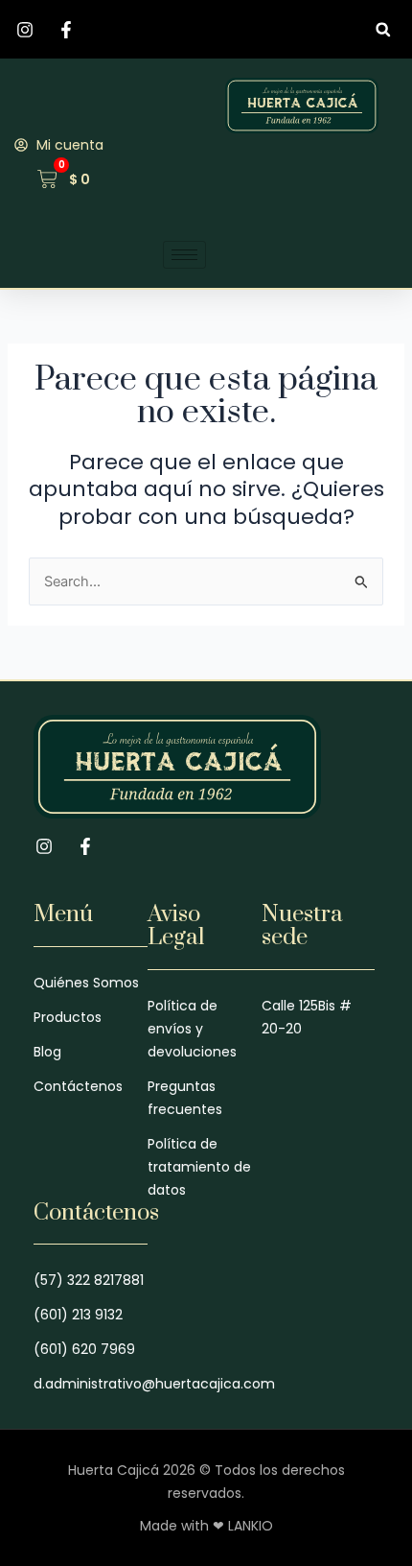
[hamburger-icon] (184, 255)
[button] (383, 29)
